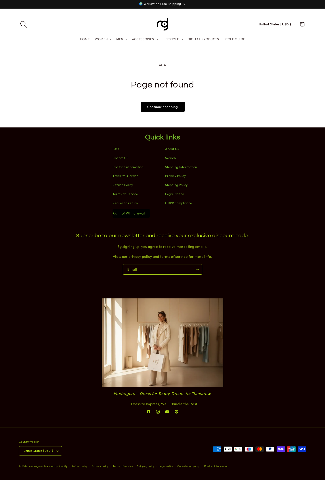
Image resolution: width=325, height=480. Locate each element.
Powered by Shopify (56, 466)
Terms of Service (125, 194)
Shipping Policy (176, 185)
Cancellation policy (188, 466)
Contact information (128, 167)
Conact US (120, 158)
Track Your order (125, 176)
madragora (36, 466)
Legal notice (166, 466)
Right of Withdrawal (129, 213)
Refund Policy (123, 185)
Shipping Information (181, 167)
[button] (24, 24)
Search (170, 158)
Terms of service (123, 466)
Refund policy (80, 466)
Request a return (125, 203)
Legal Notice (174, 194)
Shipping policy (146, 466)
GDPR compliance (178, 203)
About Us (172, 149)
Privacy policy (100, 466)
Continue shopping (162, 107)
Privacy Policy (175, 176)
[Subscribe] (197, 269)
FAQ (116, 149)
